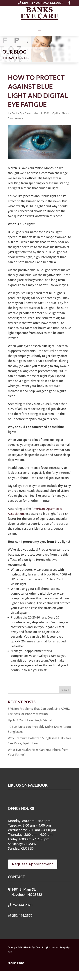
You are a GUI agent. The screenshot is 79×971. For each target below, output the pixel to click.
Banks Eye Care (21, 113)
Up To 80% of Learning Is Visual (30, 720)
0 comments (15, 118)
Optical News (60, 113)
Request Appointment (32, 864)
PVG (10, 952)
